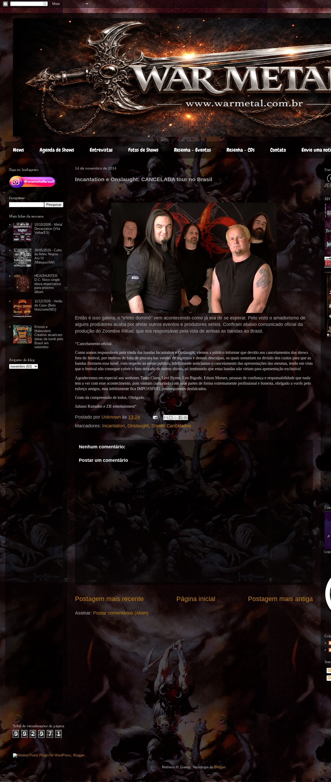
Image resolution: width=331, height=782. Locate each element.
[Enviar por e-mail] (165, 417)
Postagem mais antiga (280, 598)
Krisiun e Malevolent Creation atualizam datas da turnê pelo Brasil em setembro (48, 337)
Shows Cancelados (171, 425)
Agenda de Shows (57, 150)
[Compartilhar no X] (175, 417)
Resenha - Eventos (192, 150)
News (18, 150)
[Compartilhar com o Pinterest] (185, 417)
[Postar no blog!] (170, 417)
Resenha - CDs (241, 150)
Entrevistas (101, 150)
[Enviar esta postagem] (155, 417)
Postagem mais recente (109, 598)
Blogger (219, 767)
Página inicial (195, 598)
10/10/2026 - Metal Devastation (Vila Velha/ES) (48, 229)
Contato (278, 150)
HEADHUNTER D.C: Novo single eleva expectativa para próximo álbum (47, 284)
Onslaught (138, 425)
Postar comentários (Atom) (120, 613)
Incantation (113, 425)
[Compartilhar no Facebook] (180, 417)
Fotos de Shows (143, 150)
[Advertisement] (43, 707)
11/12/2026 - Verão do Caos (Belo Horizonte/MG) (48, 305)
